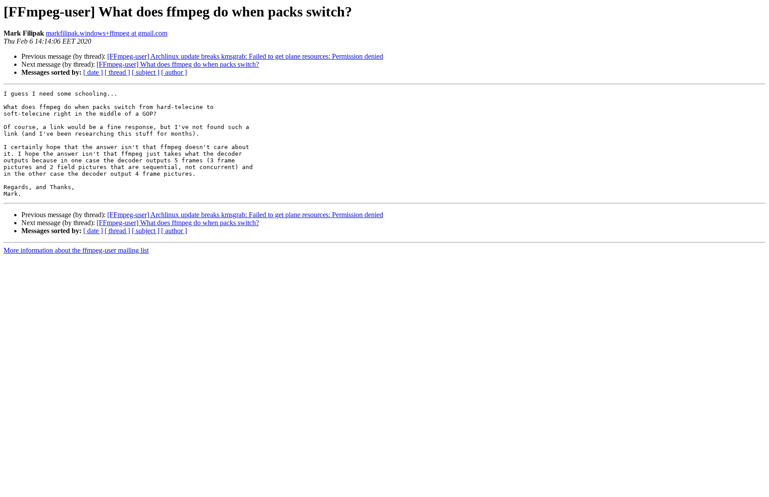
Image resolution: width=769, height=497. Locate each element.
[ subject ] (145, 72)
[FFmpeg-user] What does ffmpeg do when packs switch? (178, 64)
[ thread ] (117, 72)
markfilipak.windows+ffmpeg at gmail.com (106, 33)
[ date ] (93, 72)
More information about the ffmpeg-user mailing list (76, 250)
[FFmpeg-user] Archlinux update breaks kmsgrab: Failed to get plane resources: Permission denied (245, 56)
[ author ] (174, 72)
